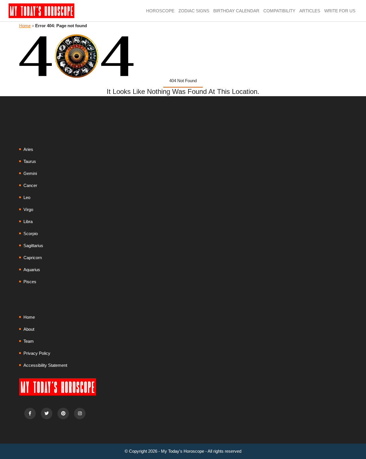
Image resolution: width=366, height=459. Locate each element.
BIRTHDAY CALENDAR (236, 10)
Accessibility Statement (45, 365)
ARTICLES (309, 10)
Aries (28, 149)
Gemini (30, 173)
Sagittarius (33, 245)
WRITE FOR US (339, 10)
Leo (26, 197)
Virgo (28, 209)
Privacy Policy (36, 353)
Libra (28, 221)
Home (25, 25)
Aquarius (31, 269)
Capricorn (32, 257)
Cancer (30, 185)
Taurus (29, 161)
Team (28, 341)
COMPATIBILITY (279, 10)
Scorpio (30, 233)
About (28, 329)
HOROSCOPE (160, 10)
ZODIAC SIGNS (193, 10)
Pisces (29, 281)
